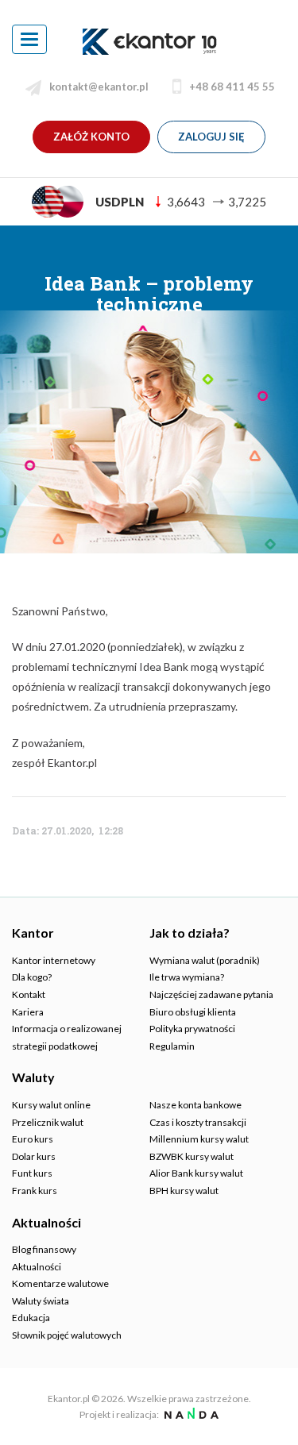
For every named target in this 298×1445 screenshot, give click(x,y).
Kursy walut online (51, 1105)
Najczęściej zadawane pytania (211, 994)
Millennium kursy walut (199, 1139)
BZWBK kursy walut (191, 1156)
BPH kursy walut (184, 1190)
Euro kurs (32, 1139)
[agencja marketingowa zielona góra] (190, 1414)
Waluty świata (40, 1301)
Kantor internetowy (53, 960)
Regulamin (172, 1046)
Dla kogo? (32, 977)
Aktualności (36, 1267)
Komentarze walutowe (60, 1283)
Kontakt (28, 994)
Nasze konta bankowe (195, 1105)
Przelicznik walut (47, 1122)
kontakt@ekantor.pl (99, 86)
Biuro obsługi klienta (192, 1012)
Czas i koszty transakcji (197, 1122)
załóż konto (91, 136)
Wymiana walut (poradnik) (204, 960)
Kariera (28, 1012)
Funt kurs (32, 1173)
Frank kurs (34, 1190)
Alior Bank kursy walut (196, 1173)
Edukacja (31, 1318)
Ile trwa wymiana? (186, 977)
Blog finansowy (44, 1249)
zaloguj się (211, 136)
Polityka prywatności (192, 1029)
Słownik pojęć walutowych (67, 1335)
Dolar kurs (34, 1156)
